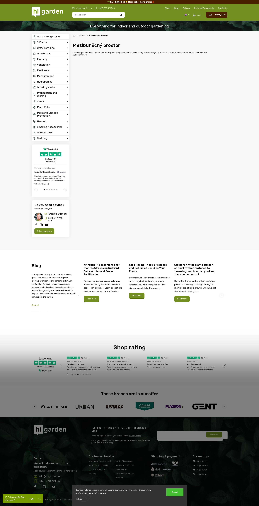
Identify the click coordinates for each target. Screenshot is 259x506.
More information (97, 493)
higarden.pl (202, 474)
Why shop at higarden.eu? (100, 461)
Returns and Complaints (99, 465)
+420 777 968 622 (55, 219)
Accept (175, 492)
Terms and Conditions (124, 465)
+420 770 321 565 (49, 481)
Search (120, 15)
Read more (91, 299)
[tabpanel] (105, 283)
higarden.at (202, 470)
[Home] (74, 35)
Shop (167, 8)
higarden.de (202, 466)
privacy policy (135, 436)
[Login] (197, 15)
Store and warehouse (124, 474)
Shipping (92, 474)
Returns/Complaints (204, 8)
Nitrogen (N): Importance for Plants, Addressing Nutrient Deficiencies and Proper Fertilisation (102, 269)
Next (222, 295)
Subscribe (214, 435)
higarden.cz (202, 461)
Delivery (186, 8)
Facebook (35, 487)
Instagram (44, 487)
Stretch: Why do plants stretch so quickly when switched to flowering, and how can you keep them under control (194, 269)
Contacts (222, 8)
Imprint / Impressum (124, 461)
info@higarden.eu (57, 214)
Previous (79, 295)
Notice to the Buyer (97, 469)
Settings (79, 499)
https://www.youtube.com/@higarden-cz (54, 487)
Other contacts (44, 231)
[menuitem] (50, 37)
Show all (35, 305)
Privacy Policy (121, 469)
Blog (176, 8)
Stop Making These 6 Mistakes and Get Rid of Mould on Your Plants (148, 268)
